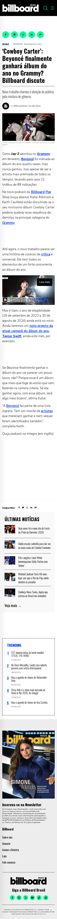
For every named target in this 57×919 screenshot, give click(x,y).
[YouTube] (32, 897)
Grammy (8, 223)
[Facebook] (12, 897)
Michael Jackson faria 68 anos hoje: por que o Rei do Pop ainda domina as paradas (33, 578)
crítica (45, 254)
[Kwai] (45, 897)
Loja (4, 856)
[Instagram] (19, 897)
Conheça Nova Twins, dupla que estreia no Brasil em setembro (33, 594)
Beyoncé (5, 44)
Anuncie (6, 844)
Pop (48, 192)
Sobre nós (7, 837)
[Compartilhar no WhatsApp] (23, 34)
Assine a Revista (10, 850)
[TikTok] (39, 897)
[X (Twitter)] (25, 897)
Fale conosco (8, 862)
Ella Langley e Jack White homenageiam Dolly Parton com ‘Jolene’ (33, 561)
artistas (47, 411)
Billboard (38, 192)
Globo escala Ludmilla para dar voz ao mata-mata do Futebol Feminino (34, 545)
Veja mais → (13, 605)
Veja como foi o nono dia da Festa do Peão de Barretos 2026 (34, 530)
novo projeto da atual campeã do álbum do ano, (27, 331)
